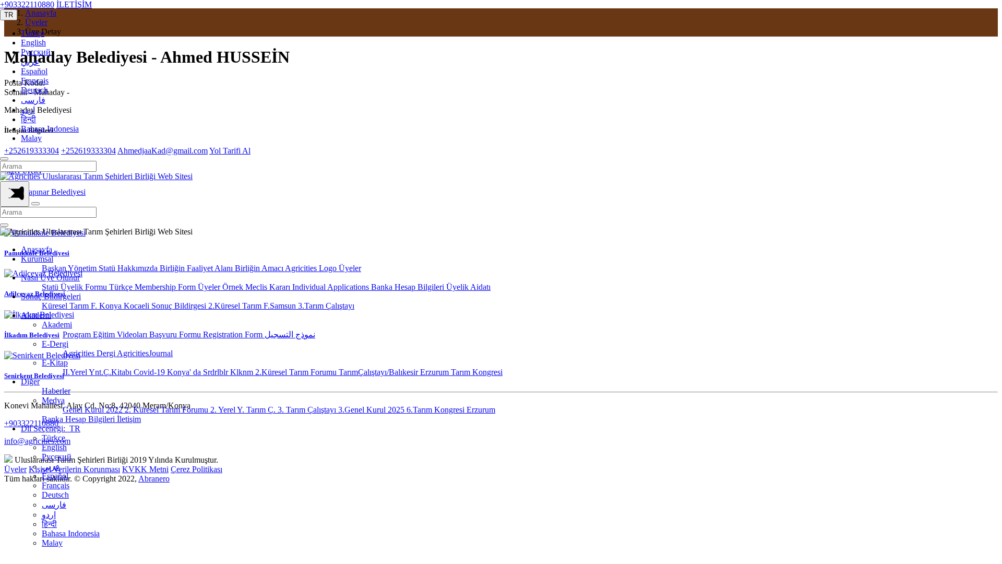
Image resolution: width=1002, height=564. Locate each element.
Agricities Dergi (90, 353)
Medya (53, 400)
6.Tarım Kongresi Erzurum (451, 409)
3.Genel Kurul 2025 (372, 409)
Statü (108, 268)
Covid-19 (150, 372)
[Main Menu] (14, 194)
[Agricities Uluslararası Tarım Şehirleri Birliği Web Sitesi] (96, 176)
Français (35, 80)
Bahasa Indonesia (50, 128)
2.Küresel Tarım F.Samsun (253, 305)
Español (34, 71)
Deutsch (34, 90)
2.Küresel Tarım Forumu (297, 372)
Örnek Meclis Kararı (257, 287)
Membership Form (166, 287)
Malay (31, 138)
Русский (36, 52)
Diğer (30, 381)
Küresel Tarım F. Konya (83, 305)
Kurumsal (37, 258)
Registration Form (234, 334)
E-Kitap (55, 362)
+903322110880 (27, 4)
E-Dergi (55, 343)
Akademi (36, 315)
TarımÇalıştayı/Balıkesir (379, 372)
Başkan (55, 268)
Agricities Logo (312, 268)
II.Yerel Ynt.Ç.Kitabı (98, 372)
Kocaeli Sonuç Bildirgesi (166, 305)
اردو (28, 109)
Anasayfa (36, 249)
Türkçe (32, 33)
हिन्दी (28, 119)
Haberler (56, 390)
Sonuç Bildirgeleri (51, 296)
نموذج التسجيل (290, 334)
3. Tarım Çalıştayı (308, 409)
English (33, 42)
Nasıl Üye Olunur (50, 277)
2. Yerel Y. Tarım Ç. (244, 409)
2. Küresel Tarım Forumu (167, 409)
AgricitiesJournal (145, 353)
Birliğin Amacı (260, 268)
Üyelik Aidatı (468, 287)
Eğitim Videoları (121, 334)
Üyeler (350, 268)
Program (78, 334)
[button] (8, 14)
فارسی (33, 100)
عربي (30, 61)
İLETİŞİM (74, 4)
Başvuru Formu (176, 334)
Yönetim (83, 268)
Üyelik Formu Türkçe (98, 287)
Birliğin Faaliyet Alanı (197, 268)
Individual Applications (331, 287)
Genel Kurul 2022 (94, 409)
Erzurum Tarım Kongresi (461, 372)
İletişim (129, 419)
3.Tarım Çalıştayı (326, 305)
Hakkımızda (138, 268)
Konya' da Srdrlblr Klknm (211, 372)
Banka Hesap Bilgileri (408, 287)
